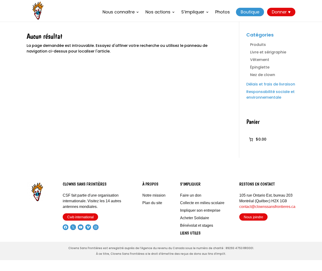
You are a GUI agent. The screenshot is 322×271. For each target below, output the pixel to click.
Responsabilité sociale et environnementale (270, 94)
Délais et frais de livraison (270, 84)
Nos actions (157, 12)
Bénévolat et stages (196, 225)
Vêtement (259, 59)
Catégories (260, 35)
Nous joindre (253, 217)
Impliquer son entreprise (200, 210)
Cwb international (80, 217)
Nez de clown (262, 74)
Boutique (250, 12)
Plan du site (152, 203)
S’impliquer (192, 12)
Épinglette (259, 67)
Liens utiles (190, 233)
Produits (258, 44)
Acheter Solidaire (194, 218)
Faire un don (190, 195)
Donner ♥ (281, 12)
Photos (222, 12)
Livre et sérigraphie (268, 52)
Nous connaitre (119, 12)
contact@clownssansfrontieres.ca (267, 207)
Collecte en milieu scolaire (202, 203)
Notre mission (153, 195)
